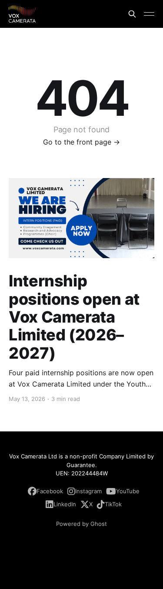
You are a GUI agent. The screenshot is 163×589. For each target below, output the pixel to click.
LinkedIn (64, 504)
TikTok (113, 504)
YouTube (128, 491)
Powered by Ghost (81, 523)
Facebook (50, 491)
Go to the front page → (81, 142)
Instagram (88, 491)
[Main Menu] (149, 13)
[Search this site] (132, 14)
